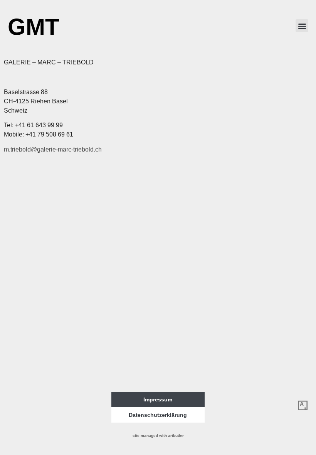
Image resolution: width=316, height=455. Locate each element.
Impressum (157, 399)
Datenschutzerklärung (158, 415)
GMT (33, 27)
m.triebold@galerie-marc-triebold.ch (53, 149)
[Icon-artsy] (302, 405)
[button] (302, 25)
